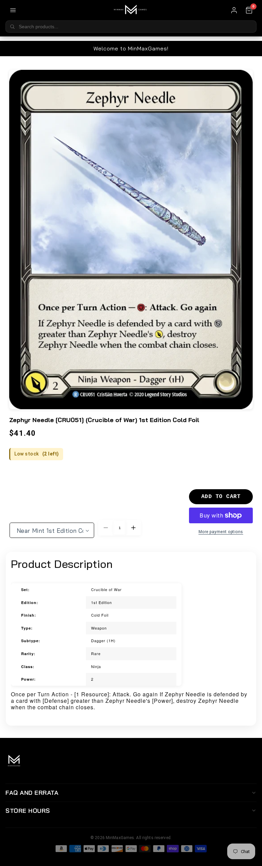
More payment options (221, 531)
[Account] (234, 10)
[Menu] (12, 10)
